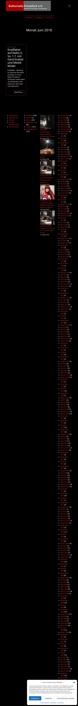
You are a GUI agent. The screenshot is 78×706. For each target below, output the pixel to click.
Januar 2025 (64, 159)
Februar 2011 (65, 521)
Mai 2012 (63, 477)
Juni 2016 (63, 329)
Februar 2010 (65, 555)
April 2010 (63, 550)
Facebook (29, 17)
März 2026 (64, 127)
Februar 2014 (65, 411)
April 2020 (63, 252)
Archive (28, 118)
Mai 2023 (63, 211)
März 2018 (64, 282)
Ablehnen (48, 698)
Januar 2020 (64, 257)
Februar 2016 (65, 339)
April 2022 (63, 225)
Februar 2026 (65, 129)
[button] (74, 682)
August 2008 (64, 614)
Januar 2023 (64, 216)
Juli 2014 (63, 400)
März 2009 (64, 589)
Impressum (61, 702)
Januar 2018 (64, 286)
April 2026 (63, 125)
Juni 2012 (63, 475)
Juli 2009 (63, 580)
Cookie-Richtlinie (44, 702)
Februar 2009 (65, 591)
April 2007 (63, 664)
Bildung (29, 120)
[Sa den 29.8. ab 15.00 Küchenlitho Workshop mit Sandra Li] (47, 167)
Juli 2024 (63, 181)
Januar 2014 (64, 414)
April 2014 (63, 407)
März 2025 (64, 154)
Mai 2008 (63, 621)
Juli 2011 (63, 509)
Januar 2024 (64, 193)
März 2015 (64, 373)
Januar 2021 (64, 243)
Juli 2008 (63, 616)
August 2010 (64, 543)
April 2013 (63, 443)
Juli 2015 (63, 364)
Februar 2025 (65, 156)
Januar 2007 (64, 671)
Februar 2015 (65, 375)
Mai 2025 (63, 150)
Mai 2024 (63, 186)
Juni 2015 (63, 366)
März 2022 (64, 227)
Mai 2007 (63, 662)
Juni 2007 (63, 660)
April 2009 (63, 587)
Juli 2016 (63, 327)
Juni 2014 (63, 402)
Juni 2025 (63, 147)
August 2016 (64, 325)
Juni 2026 (63, 120)
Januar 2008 (64, 632)
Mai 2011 (63, 514)
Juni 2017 (63, 300)
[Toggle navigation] (69, 6)
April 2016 (63, 334)
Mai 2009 (63, 584)
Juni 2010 (63, 546)
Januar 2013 (64, 450)
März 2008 (64, 625)
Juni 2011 (63, 512)
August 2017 (64, 298)
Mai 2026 (63, 122)
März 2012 (64, 482)
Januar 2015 (64, 377)
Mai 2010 (63, 548)
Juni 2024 (63, 184)
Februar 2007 (65, 669)
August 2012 (64, 471)
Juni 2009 (63, 582)
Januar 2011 (64, 523)
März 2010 (64, 553)
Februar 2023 (65, 213)
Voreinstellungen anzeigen (65, 698)
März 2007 (64, 666)
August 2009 (64, 578)
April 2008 (63, 623)
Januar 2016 (64, 341)
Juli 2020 (63, 250)
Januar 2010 (64, 557)
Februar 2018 (65, 284)
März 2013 (64, 446)
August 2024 (64, 179)
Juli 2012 (63, 473)
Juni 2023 (63, 209)
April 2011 (63, 516)
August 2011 (64, 507)
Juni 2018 (63, 275)
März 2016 (64, 336)
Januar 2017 (64, 309)
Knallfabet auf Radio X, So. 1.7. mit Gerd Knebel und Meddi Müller (15, 58)
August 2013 (64, 434)
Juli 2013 (63, 436)
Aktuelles (29, 115)
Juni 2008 (63, 619)
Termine (29, 127)
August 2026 (64, 115)
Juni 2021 (63, 241)
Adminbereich (14, 127)
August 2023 (64, 204)
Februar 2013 (65, 448)
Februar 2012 (65, 484)
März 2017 (64, 304)
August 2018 (64, 273)
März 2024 (64, 188)
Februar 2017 (65, 307)
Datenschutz (53, 702)
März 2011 (64, 518)
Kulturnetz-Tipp (31, 122)
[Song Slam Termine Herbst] (47, 146)
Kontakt (12, 120)
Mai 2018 (63, 277)
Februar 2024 (65, 191)
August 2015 (64, 361)
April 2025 (63, 152)
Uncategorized (31, 129)
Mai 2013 (63, 441)
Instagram (39, 17)
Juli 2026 (63, 118)
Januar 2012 (64, 487)
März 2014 (64, 409)
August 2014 (64, 398)
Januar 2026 (64, 131)
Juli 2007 (63, 657)
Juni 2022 (63, 222)
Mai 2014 (63, 405)
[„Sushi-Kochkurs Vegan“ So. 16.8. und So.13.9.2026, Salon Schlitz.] (47, 218)
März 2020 (64, 254)
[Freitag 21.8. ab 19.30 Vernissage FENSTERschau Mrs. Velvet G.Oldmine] (47, 192)
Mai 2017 (63, 302)
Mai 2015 (63, 368)
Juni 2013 (63, 439)
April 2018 (63, 279)
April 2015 (63, 370)
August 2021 (64, 238)
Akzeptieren (35, 698)
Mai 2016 (63, 332)
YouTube (49, 17)
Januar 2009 (64, 594)
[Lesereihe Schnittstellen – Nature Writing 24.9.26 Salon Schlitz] (47, 121)
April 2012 (63, 480)
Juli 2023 (63, 206)
